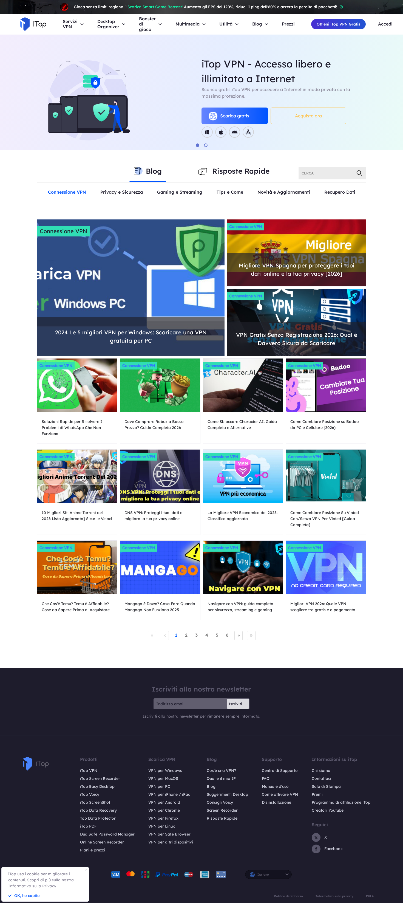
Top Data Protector (98, 818)
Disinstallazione (276, 802)
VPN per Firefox (163, 818)
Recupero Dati (339, 192)
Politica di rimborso (288, 896)
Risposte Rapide (222, 818)
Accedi (385, 24)
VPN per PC (159, 786)
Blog (211, 786)
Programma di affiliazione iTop (341, 802)
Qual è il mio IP (221, 778)
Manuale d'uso (275, 786)
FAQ (265, 778)
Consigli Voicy (220, 802)
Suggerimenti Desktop (227, 794)
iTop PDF (88, 826)
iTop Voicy (89, 794)
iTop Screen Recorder (100, 778)
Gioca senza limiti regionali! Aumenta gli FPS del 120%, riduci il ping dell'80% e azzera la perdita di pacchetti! (205, 6)
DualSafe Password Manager (107, 834)
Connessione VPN (67, 192)
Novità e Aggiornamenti (283, 192)
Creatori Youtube (328, 810)
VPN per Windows (165, 770)
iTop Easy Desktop (97, 786)
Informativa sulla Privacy (32, 886)
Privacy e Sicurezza (121, 192)
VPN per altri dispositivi (170, 842)
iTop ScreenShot (95, 802)
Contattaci (321, 778)
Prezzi (288, 24)
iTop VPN (88, 770)
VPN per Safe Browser (169, 834)
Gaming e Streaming (179, 192)
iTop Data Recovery (98, 810)
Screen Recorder (222, 810)
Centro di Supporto (280, 770)
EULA (370, 896)
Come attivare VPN (280, 794)
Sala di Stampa (326, 786)
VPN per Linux (161, 826)
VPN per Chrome (164, 810)
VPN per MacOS (163, 778)
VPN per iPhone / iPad (169, 794)
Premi (317, 794)
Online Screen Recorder (102, 842)
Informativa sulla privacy (334, 896)
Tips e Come (230, 192)
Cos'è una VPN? (221, 770)
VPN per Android (164, 802)
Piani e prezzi (92, 850)
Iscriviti (235, 704)
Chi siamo (321, 770)
